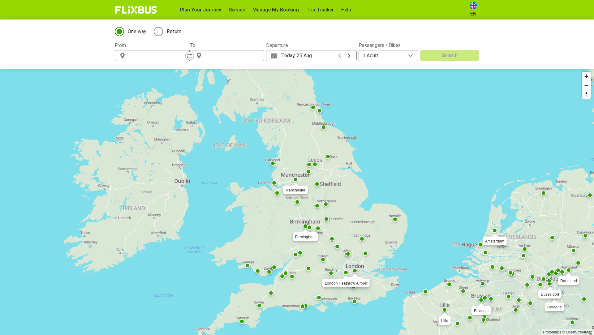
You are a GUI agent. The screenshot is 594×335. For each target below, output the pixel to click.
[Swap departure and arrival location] (189, 55)
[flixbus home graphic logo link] (136, 9)
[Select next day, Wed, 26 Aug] (349, 55)
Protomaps (552, 331)
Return (174, 31)
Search (450, 55)
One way (137, 31)
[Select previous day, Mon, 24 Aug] (339, 55)
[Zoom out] (586, 85)
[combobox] (158, 55)
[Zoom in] (586, 76)
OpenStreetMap (579, 331)
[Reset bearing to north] (586, 94)
